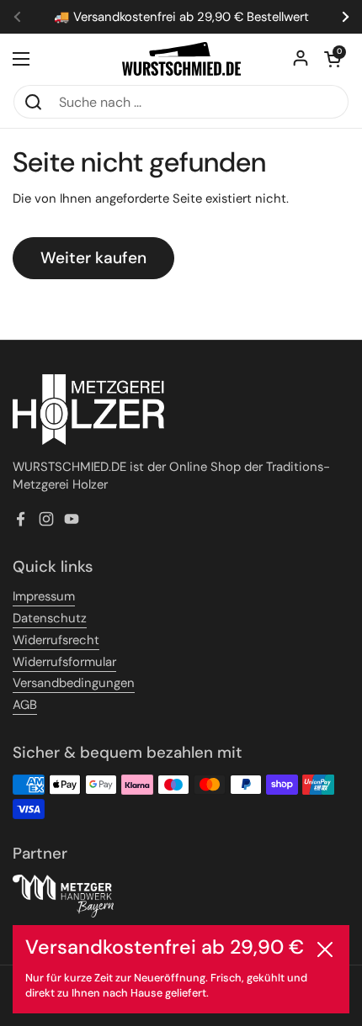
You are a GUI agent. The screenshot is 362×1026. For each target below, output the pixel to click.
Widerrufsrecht (56, 640)
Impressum (44, 596)
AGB (25, 704)
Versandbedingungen (74, 682)
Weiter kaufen (93, 257)
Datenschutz (50, 618)
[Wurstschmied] (181, 59)
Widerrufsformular (64, 661)
